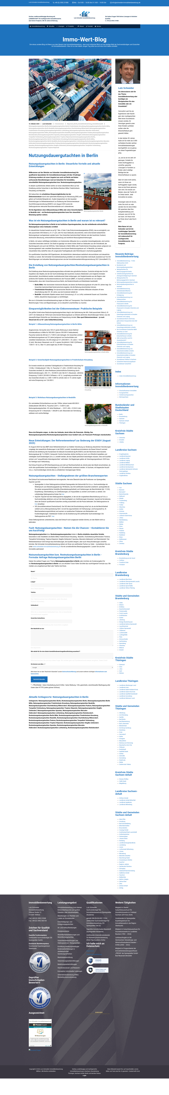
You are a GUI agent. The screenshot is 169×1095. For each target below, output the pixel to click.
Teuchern (122, 875)
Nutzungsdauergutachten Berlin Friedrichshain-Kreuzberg (67, 126)
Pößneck (122, 747)
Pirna (120, 526)
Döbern (121, 605)
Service (99, 26)
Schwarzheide (123, 639)
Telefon (33, 592)
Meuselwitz (122, 741)
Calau (121, 602)
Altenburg (122, 713)
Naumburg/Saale (124, 858)
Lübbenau (122, 630)
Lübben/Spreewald (125, 628)
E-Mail (33, 582)
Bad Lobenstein (124, 723)
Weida (121, 762)
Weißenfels (122, 877)
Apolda (121, 717)
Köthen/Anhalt (123, 798)
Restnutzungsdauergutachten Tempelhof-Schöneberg (83, 145)
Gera (120, 667)
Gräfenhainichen (124, 834)
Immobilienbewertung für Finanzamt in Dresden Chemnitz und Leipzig (128, 308)
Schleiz (121, 753)
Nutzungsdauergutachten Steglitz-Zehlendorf (74, 135)
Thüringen (122, 423)
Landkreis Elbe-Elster (125, 579)
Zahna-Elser (122, 881)
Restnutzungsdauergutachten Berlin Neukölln (43, 141)
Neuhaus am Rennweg (126, 743)
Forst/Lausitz (123, 613)
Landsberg (122, 845)
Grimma (121, 511)
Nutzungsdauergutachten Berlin (39, 126)
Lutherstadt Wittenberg (126, 849)
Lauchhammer (123, 626)
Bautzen (121, 490)
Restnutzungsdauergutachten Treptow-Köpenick (44, 147)
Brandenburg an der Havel (127, 558)
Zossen (121, 650)
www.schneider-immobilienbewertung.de (47, 547)
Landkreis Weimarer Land (127, 698)
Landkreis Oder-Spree (125, 583)
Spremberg (122, 643)
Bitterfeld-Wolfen (124, 825)
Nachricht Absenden (39, 679)
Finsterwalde (123, 611)
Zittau (121, 541)
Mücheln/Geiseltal (124, 855)
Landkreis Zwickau (125, 473)
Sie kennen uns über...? (38, 664)
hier (63, 494)
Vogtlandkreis (123, 475)
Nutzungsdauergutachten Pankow (81, 132)
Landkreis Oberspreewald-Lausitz (129, 581)
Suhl (120, 671)
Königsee (122, 738)
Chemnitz (122, 437)
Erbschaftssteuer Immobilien (128, 390)
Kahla (121, 736)
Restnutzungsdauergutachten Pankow (48, 143)
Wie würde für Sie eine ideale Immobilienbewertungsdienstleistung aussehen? (55, 651)
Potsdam (122, 564)
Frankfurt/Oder (124, 562)
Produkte (71, 26)
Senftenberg (123, 641)
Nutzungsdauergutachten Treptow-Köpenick (58, 137)
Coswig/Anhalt (123, 830)
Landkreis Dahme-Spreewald (128, 624)
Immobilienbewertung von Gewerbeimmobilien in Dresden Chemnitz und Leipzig (126, 355)
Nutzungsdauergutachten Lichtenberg (57, 130)
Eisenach (122, 664)
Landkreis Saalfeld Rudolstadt (128, 694)
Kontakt (90, 26)
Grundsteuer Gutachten (124, 364)
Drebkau (121, 607)
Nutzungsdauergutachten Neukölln (60, 132)
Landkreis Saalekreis (125, 802)
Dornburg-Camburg (125, 728)
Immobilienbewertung (38, 26)
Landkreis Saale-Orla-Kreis (127, 692)
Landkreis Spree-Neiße (126, 586)
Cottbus (121, 560)
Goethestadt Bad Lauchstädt (128, 832)
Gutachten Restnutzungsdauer (126, 361)
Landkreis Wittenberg (125, 804)
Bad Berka (122, 719)
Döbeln (121, 498)
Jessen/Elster (123, 838)
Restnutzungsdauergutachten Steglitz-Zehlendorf (50, 145)
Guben (121, 617)
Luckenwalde (123, 632)
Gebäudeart (34, 605)
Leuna (121, 847)
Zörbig (121, 888)
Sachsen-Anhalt (124, 421)
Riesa (121, 537)
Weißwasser (123, 539)
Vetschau (122, 645)
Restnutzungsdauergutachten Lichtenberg (71, 141)
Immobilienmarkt (97, 124)
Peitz (120, 637)
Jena (120, 669)
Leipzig (121, 442)
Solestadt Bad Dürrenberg (127, 870)
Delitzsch (122, 496)
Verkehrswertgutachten (126, 395)
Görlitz (121, 509)
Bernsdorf (122, 492)
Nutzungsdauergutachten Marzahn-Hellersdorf (84, 130)
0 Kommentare (59, 124)
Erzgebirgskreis (124, 454)
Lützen (121, 851)
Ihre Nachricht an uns (37, 628)
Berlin (75, 124)
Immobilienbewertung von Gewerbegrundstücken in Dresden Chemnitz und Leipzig (127, 314)
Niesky (121, 524)
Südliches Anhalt (124, 873)
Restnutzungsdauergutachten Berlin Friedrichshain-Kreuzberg (48, 139)
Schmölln (122, 756)
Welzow (121, 647)
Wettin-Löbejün (123, 879)
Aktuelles (51, 26)
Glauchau (122, 507)
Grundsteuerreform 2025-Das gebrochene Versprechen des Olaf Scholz (127, 321)
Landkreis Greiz (124, 687)
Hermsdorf (122, 734)
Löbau (121, 517)
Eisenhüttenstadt (124, 609)
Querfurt (121, 862)
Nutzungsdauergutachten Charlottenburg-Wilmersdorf (72, 128)
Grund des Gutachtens (38, 618)
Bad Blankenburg (124, 721)
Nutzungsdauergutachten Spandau (49, 135)
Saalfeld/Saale (123, 751)
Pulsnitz (121, 530)
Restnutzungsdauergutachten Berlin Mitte (81, 139)
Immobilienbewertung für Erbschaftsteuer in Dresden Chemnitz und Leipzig (125, 344)
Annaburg (122, 821)
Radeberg (122, 533)
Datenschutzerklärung (94, 954)
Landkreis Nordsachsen (126, 467)
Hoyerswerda (123, 513)
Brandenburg (123, 416)
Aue (120, 487)
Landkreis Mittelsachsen (126, 465)
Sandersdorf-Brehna (125, 866)
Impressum (90, 951)
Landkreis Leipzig (124, 460)
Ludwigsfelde (123, 635)
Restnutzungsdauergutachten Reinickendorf (74, 143)
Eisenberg (122, 730)
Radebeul (122, 535)
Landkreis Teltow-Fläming (127, 588)
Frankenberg (123, 500)
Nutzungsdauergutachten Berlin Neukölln (42, 128)
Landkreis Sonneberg (125, 696)
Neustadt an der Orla (125, 745)
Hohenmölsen (123, 836)
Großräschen (123, 615)
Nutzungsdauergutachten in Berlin (127, 282)
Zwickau (121, 543)
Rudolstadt (122, 749)
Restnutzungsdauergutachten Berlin (83, 137)
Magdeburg (122, 783)
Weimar (121, 673)
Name (33, 571)
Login (84, 1075)
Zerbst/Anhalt (123, 886)
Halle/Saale (122, 781)
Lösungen (61, 26)
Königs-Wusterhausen (126, 622)
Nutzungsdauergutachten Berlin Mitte (98, 126)
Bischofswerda (123, 494)
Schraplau (122, 868)
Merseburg (122, 853)
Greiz (120, 732)
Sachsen (121, 418)
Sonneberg (122, 758)
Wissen (82, 26)
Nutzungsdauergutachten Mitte (38, 132)
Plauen (121, 528)
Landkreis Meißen (124, 462)
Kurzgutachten (123, 393)
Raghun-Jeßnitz (124, 864)
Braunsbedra (123, 828)
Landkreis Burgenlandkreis (127, 843)
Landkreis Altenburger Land (127, 685)
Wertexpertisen (123, 397)
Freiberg (121, 502)
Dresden (121, 440)
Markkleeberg (123, 520)
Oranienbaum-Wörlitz (125, 860)
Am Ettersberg (123, 715)
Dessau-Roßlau (123, 779)
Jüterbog (122, 620)
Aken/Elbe (122, 819)
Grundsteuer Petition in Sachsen (126, 359)
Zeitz (120, 883)
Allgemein (70, 124)
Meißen (121, 522)
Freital (121, 505)
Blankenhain (123, 725)
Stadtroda (122, 760)
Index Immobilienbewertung (127, 376)
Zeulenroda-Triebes (125, 764)
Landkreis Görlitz (124, 458)
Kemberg (122, 840)
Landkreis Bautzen (125, 456)
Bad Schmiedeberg (125, 823)
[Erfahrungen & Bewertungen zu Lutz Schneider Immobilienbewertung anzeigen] (40, 1033)
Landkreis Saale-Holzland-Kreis (128, 689)
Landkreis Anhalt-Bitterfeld (127, 800)
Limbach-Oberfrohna (125, 515)
